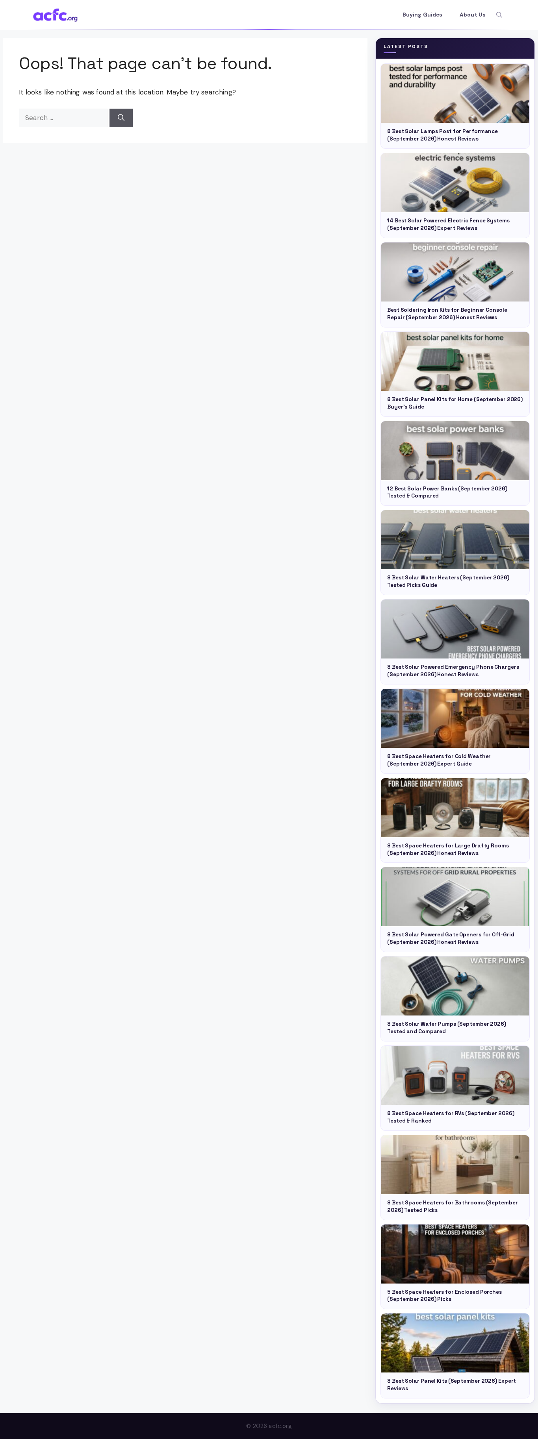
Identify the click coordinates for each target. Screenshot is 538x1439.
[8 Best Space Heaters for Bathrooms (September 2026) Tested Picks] (455, 1164)
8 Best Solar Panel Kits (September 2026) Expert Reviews (451, 1385)
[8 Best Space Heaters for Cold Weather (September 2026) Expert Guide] (455, 718)
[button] (499, 15)
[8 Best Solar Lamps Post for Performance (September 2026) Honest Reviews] (455, 93)
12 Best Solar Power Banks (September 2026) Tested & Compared (447, 492)
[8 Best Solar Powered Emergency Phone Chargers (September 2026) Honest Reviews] (455, 628)
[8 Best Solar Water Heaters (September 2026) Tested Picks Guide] (455, 539)
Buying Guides (422, 14)
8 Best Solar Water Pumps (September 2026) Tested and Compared (446, 1028)
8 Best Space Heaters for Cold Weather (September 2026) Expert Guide (439, 760)
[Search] (121, 118)
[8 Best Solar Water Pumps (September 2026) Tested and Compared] (455, 985)
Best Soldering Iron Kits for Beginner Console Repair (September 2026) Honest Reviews (447, 314)
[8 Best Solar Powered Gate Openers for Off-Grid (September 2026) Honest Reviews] (455, 896)
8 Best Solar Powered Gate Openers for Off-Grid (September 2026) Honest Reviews (450, 938)
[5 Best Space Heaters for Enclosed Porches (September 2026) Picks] (455, 1254)
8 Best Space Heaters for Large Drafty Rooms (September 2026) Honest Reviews (448, 849)
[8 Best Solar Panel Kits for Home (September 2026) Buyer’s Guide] (455, 361)
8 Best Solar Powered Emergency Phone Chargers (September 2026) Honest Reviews (453, 671)
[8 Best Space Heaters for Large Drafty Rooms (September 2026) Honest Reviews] (455, 807)
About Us (473, 14)
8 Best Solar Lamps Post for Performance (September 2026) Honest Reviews (442, 135)
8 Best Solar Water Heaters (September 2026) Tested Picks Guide (448, 581)
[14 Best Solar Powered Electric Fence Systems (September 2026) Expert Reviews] (455, 182)
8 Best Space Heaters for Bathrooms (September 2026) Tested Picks (452, 1206)
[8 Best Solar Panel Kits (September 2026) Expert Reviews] (455, 1342)
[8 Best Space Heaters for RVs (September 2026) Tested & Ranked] (455, 1075)
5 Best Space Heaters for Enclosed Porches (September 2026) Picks (444, 1296)
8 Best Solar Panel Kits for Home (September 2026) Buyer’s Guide (455, 403)
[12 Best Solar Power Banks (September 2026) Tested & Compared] (455, 450)
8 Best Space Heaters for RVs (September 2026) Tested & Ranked (450, 1117)
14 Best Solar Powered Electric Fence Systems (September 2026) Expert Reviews (448, 224)
